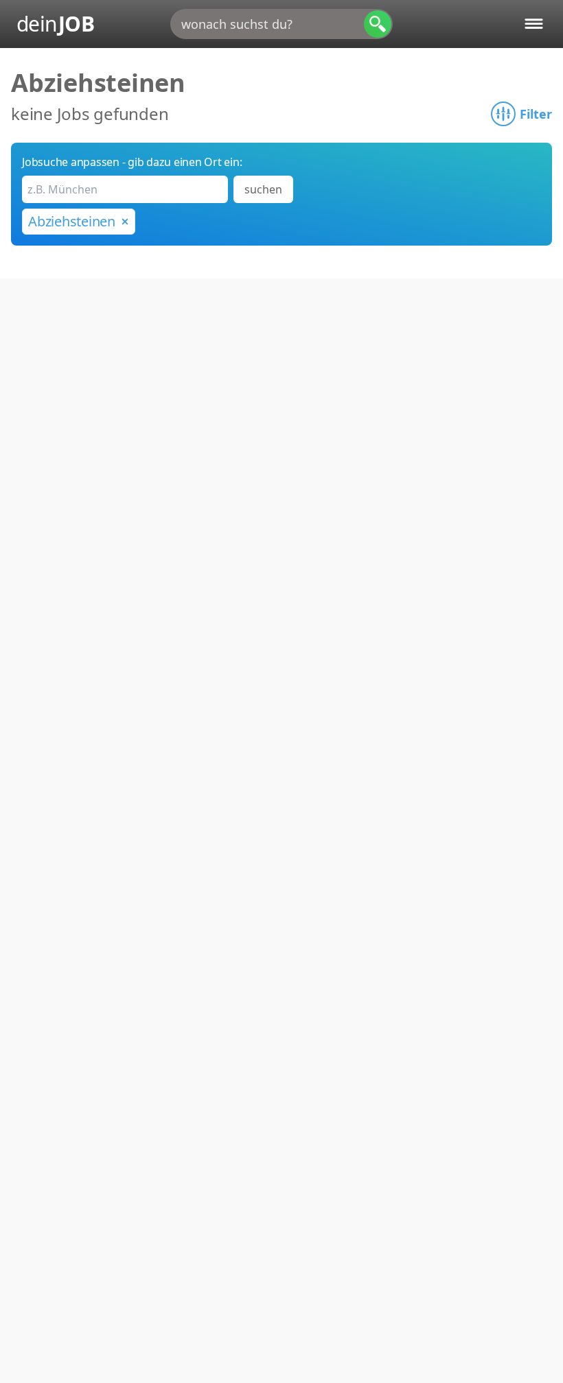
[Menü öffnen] (534, 23)
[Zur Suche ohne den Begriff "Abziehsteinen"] (125, 221)
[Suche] (377, 24)
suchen (263, 189)
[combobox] (281, 24)
